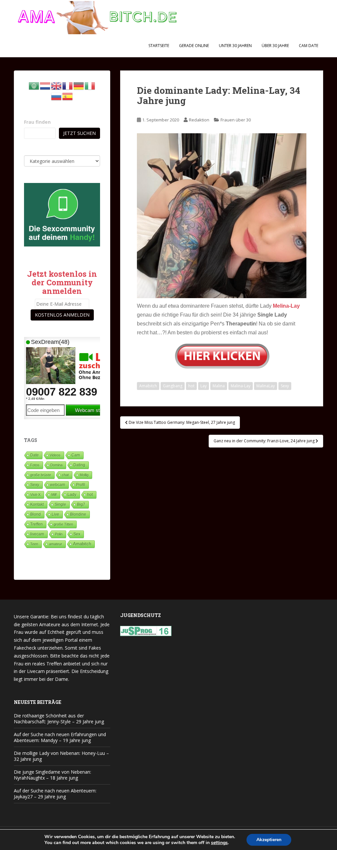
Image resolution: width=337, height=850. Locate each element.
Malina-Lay (240, 386)
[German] (79, 85)
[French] (67, 85)
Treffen (36, 524)
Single (60, 504)
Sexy (285, 386)
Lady (71, 494)
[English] (56, 85)
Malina (219, 386)
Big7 (81, 504)
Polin (59, 534)
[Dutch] (45, 85)
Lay (203, 386)
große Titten (63, 524)
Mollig (84, 475)
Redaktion (199, 120)
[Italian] (90, 85)
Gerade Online (194, 45)
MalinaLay (265, 386)
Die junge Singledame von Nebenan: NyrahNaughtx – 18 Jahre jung (52, 775)
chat (65, 475)
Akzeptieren (268, 840)
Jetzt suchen (79, 133)
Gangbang (172, 386)
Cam (75, 455)
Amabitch (148, 386)
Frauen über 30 (235, 120)
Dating (79, 465)
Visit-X (35, 495)
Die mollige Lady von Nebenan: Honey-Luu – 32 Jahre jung (61, 756)
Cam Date (308, 45)
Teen (34, 544)
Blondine (78, 514)
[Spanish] (67, 96)
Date (34, 455)
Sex (76, 534)
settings (219, 843)
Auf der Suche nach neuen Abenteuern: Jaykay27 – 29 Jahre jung (55, 793)
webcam (57, 485)
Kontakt (37, 504)
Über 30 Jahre (275, 45)
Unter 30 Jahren (235, 45)
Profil (80, 484)
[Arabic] (34, 85)
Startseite (158, 45)
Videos (55, 455)
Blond (35, 514)
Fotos (34, 465)
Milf (54, 495)
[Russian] (56, 96)
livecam (37, 534)
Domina (56, 465)
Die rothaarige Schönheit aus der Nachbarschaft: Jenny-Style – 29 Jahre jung (59, 718)
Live (55, 514)
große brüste (40, 475)
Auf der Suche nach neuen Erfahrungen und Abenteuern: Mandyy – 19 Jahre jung (60, 737)
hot (191, 386)
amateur (55, 544)
